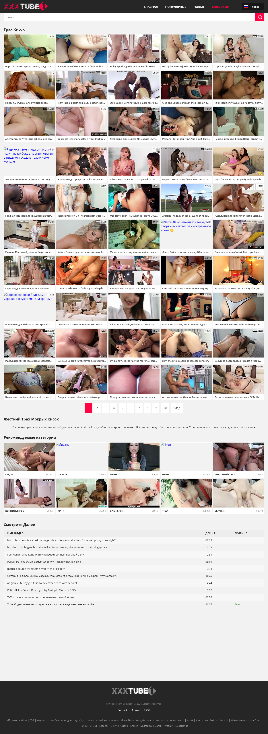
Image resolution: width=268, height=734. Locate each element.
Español (103, 725)
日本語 (113, 725)
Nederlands (181, 725)
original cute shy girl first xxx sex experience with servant (42, 583)
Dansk (158, 725)
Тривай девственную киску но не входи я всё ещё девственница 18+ (50, 604)
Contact (122, 710)
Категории (220, 7)
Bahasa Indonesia (109, 720)
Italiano (124, 725)
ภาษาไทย (254, 720)
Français (140, 720)
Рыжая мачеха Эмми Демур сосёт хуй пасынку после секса (44, 561)
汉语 (32, 720)
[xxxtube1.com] (26, 10)
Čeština (23, 720)
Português (67, 720)
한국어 (93, 725)
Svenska (92, 720)
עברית (150, 720)
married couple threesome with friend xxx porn (36, 568)
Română (209, 720)
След (176, 408)
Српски (171, 720)
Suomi (199, 720)
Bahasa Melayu (239, 720)
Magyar (41, 720)
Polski (181, 720)
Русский (168, 725)
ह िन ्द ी (222, 720)
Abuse (135, 710)
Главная (151, 7)
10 (165, 408)
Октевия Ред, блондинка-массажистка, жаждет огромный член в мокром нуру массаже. (62, 576)
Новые (199, 7)
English (134, 725)
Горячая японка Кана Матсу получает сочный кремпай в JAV (45, 554)
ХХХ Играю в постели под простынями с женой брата (41, 597)
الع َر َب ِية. (80, 720)
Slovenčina (53, 720)
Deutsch (160, 720)
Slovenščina (127, 720)
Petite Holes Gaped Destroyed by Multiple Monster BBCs (41, 590)
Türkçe (84, 725)
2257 (147, 710)
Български (146, 725)
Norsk (190, 720)
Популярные (175, 7)
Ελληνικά (12, 720)
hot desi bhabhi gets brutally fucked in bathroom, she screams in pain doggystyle (57, 547)
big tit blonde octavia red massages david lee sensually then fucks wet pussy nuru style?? (61, 540)
